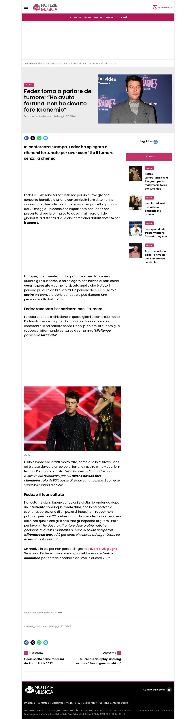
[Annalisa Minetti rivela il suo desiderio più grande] (135, 207)
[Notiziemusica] (45, 7)
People (34, 63)
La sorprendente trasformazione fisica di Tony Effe (156, 232)
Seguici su (146, 141)
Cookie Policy (90, 702)
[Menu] (27, 7)
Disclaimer (57, 702)
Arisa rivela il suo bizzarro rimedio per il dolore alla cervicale (155, 256)
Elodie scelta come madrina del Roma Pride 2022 (44, 661)
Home (27, 63)
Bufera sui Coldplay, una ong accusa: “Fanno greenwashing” (98, 661)
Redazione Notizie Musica (37, 116)
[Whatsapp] (39, 138)
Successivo (109, 652)
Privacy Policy (73, 702)
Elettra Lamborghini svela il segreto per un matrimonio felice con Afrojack (156, 181)
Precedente (36, 652)
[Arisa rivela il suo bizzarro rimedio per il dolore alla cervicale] (135, 254)
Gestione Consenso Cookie (113, 702)
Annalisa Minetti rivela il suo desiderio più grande (155, 209)
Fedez (87, 17)
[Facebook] (26, 138)
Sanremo (75, 17)
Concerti (121, 17)
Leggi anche (149, 156)
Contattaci (43, 702)
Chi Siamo (29, 702)
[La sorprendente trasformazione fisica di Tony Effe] (135, 230)
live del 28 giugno (104, 549)
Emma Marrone (103, 17)
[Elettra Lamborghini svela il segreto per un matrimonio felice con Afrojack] (135, 179)
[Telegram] (45, 138)
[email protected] (84, 710)
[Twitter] (32, 138)
